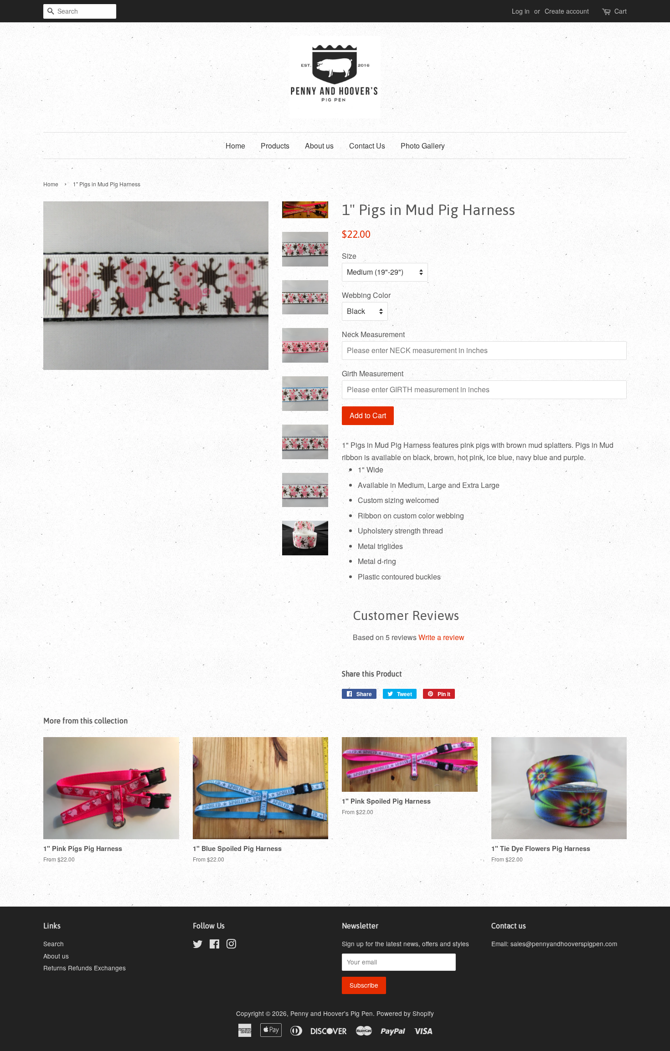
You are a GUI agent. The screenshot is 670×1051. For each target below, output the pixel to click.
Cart (620, 10)
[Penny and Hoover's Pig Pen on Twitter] (198, 945)
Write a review (441, 637)
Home (235, 145)
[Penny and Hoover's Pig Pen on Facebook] (214, 945)
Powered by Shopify (405, 1013)
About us (319, 145)
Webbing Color (366, 295)
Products (275, 145)
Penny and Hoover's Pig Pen (331, 1013)
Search (53, 943)
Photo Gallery (423, 145)
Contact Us (367, 145)
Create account (567, 10)
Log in (521, 10)
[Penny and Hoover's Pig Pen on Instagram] (231, 945)
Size (349, 256)
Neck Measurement (373, 334)
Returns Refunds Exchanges (84, 967)
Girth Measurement (372, 373)
